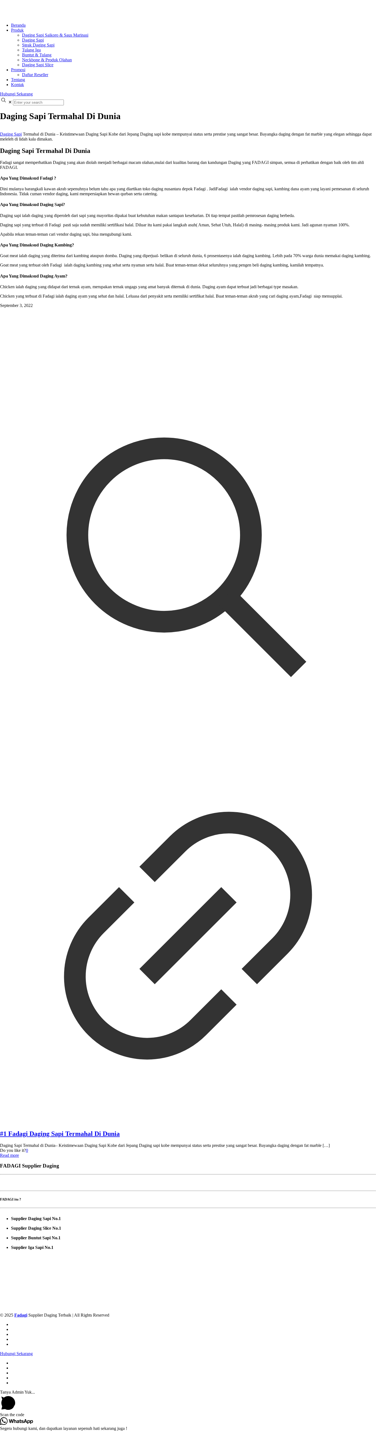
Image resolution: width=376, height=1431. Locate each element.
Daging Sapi (11, 134)
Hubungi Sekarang (16, 94)
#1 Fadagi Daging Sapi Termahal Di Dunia (60, 1133)
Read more (9, 1155)
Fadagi (20, 1315)
